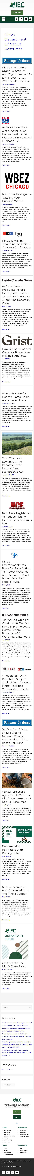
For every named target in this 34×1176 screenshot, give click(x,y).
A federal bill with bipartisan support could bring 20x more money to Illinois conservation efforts (16, 682)
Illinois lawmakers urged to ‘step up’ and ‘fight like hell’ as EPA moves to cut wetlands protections (17, 74)
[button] (3, 19)
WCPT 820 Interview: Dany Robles (13, 1031)
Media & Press (22, 1145)
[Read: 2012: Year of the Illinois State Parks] (15, 942)
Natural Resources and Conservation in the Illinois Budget (15, 890)
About (5, 1127)
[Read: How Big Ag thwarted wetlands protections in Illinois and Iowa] (17, 340)
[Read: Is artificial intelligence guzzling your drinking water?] (17, 181)
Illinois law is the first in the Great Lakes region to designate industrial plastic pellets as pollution (16, 1052)
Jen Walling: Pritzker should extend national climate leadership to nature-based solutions (16, 736)
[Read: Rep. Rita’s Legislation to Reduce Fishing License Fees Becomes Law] (17, 505)
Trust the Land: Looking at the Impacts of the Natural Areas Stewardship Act (12, 465)
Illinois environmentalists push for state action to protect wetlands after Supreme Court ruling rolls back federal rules (16, 571)
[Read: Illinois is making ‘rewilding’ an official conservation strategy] (12, 234)
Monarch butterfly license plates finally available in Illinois (16, 397)
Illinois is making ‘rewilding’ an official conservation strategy (16, 244)
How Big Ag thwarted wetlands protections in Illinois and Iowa (16, 352)
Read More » (6, 111)
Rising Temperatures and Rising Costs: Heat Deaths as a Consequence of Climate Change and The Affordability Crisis (17, 1044)
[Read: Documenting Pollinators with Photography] (17, 834)
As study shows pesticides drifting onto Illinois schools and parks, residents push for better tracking (16, 1036)
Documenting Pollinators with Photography (12, 850)
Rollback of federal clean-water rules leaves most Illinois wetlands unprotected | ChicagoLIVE (17, 134)
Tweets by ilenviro (8, 1070)
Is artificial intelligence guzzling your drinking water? (17, 198)
